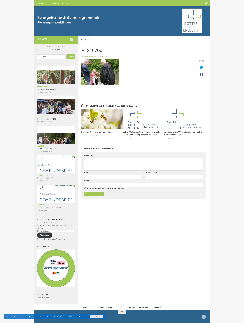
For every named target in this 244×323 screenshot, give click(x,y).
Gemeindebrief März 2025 (47, 89)
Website (87, 181)
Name (86, 172)
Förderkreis (54, 3)
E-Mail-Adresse (152, 172)
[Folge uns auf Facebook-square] (72, 39)
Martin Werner (91, 56)
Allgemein (41, 116)
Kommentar (89, 156)
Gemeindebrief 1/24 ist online (49, 208)
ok (97, 317)
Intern (110, 307)
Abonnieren (44, 235)
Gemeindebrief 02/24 (45, 178)
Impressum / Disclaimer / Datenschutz (133, 307)
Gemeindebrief (43, 86)
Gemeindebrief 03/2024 (46, 149)
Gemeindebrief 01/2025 (46, 119)
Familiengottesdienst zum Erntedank (96, 132)
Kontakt (65, 3)
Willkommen (41, 3)
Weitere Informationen (80, 317)
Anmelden (157, 307)
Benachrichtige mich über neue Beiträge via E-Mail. (105, 188)
